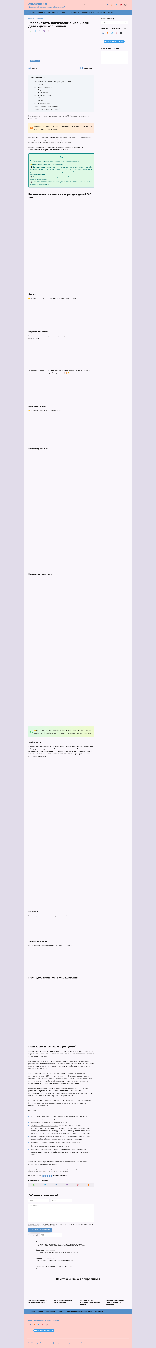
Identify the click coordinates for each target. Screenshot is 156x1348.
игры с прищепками (52, 1116)
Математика (71, 1170)
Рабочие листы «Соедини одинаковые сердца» (90, 1302)
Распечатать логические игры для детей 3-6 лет (52, 82)
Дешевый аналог (41, 1170)
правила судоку (59, 298)
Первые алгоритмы (45, 87)
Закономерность (43, 103)
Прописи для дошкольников (42, 1143)
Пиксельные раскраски (40, 1146)
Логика (62, 1170)
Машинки (41, 100)
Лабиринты (42, 98)
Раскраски (101, 12)
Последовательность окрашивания (47, 106)
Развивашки (87, 12)
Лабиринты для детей (39, 1122)
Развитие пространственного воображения (48, 1137)
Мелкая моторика (83, 1170)
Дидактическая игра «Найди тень (62, 730)
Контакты (99, 1311)
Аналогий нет (37, 4)
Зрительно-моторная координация (44, 1126)
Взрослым (52, 12)
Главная (32, 12)
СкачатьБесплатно (61, 1171)
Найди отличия (43, 90)
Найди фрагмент (44, 92)
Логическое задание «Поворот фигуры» (37, 1301)
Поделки (74, 12)
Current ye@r (33, 1235)
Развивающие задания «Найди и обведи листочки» (115, 1302)
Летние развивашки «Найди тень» (63, 1301)
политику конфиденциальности (45, 1225)
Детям (40, 12)
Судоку (40, 84)
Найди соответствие (45, 95)
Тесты (110, 12)
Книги (63, 12)
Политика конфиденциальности (79, 1311)
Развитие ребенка (46, 1171)
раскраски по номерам (50, 1149)
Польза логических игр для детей (47, 109)
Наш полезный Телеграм (115, 41)
